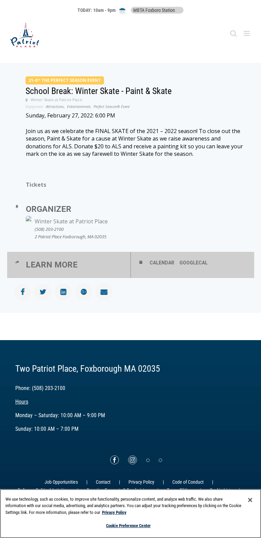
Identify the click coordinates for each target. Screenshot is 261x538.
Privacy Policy (141, 482)
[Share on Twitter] (42, 291)
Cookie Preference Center (128, 525)
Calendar (162, 262)
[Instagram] (132, 460)
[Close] (250, 500)
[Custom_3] (148, 460)
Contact (103, 482)
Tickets (36, 184)
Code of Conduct (188, 482)
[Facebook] (114, 460)
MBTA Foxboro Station (154, 10)
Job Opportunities (61, 482)
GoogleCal (193, 262)
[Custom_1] (160, 460)
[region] (130, 513)
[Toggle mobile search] (233, 33)
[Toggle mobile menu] (247, 33)
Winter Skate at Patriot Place (71, 221)
